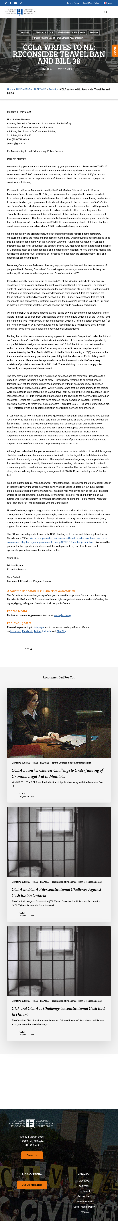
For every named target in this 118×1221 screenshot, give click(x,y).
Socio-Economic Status (79, 763)
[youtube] (15, 3)
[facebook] (10, 3)
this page (39, 627)
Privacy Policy (84, 1201)
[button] (112, 12)
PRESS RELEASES (40, 763)
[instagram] (21, 3)
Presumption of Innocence (64, 882)
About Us (84, 1180)
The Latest (84, 1191)
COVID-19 (24, 32)
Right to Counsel (59, 763)
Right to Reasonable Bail (90, 882)
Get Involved (84, 1196)
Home (10, 89)
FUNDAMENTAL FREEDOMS (71, 32)
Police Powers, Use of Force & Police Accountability (58, 38)
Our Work (84, 1185)
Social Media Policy (84, 1206)
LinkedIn (46, 631)
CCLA (49, 69)
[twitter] (5, 3)
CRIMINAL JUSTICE (44, 32)
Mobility (94, 32)
